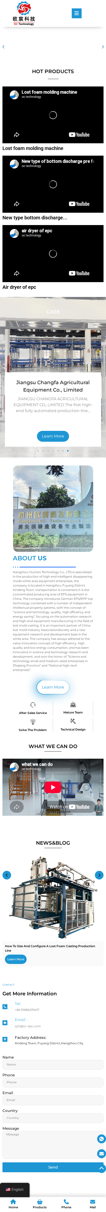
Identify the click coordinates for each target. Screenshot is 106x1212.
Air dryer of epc (19, 287)
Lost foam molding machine (32, 148)
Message (10, 1129)
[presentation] (3, 46)
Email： (22, 1019)
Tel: (18, 1003)
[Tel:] (4, 1006)
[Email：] (4, 1022)
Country (10, 1111)
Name (8, 1057)
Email (7, 1093)
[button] (38, 451)
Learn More (53, 436)
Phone (8, 1075)
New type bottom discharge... (34, 218)
